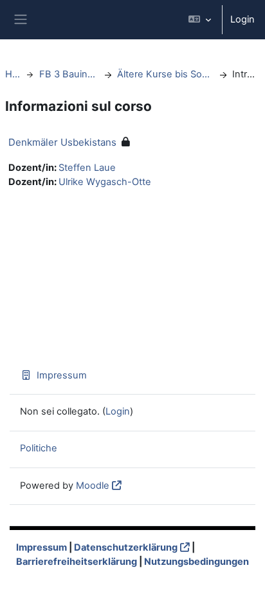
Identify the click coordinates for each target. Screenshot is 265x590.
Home (13, 74)
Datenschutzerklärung (126, 547)
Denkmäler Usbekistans (62, 142)
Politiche (38, 448)
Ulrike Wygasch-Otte (105, 182)
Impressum (62, 375)
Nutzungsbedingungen (196, 561)
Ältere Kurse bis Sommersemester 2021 (165, 74)
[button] (199, 19)
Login (242, 19)
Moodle (92, 485)
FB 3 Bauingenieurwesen (68, 74)
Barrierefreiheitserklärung (76, 561)
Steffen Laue (87, 167)
